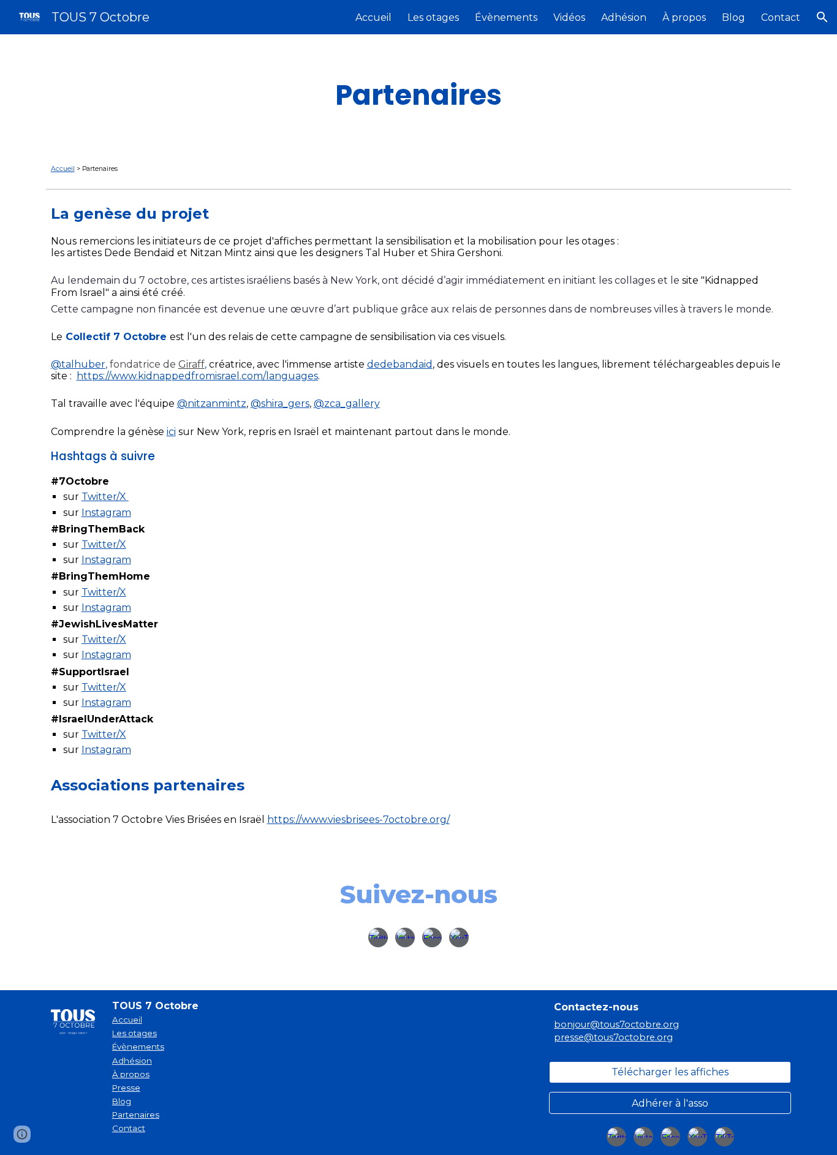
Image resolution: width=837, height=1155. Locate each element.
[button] (822, 17)
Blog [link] (733, 17)
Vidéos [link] (569, 17)
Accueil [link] (373, 17)
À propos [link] (684, 17)
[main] (418, 95)
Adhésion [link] (623, 17)
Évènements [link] (506, 17)
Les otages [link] (433, 17)
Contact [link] (780, 17)
